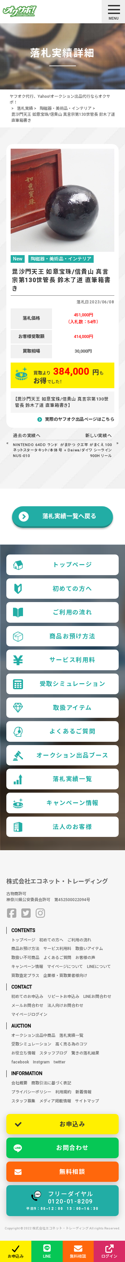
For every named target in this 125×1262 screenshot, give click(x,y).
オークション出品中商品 (33, 1035)
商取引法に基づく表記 (51, 1083)
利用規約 (63, 1092)
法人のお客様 (72, 826)
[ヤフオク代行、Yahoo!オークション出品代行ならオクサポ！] (31, 11)
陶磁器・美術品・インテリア (66, 108)
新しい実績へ (98, 435)
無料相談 (72, 1171)
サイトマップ (87, 1101)
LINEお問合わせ (97, 996)
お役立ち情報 (23, 1053)
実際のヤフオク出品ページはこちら (79, 419)
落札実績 (25, 108)
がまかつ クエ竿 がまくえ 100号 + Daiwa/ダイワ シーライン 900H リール (85, 450)
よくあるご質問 (72, 731)
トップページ (72, 564)
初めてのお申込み (27, 996)
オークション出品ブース (72, 755)
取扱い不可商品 (25, 957)
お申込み (72, 1124)
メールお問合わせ (27, 1005)
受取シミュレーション (73, 683)
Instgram (41, 1062)
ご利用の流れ (72, 612)
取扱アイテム (72, 707)
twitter (59, 1062)
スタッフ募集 (23, 1101)
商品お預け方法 (72, 636)
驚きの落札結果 (85, 1053)
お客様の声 (85, 957)
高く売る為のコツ (71, 1044)
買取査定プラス (25, 975)
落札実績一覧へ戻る (69, 516)
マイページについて (65, 966)
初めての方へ (72, 588)
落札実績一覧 (72, 778)
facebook (20, 1062)
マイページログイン (29, 1014)
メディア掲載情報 (55, 1101)
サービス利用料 (72, 659)
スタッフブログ (53, 1053)
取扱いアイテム (89, 948)
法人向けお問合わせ (65, 1005)
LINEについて (99, 966)
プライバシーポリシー (31, 1092)
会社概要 (19, 1083)
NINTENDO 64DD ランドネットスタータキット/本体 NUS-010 (35, 450)
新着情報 (83, 1092)
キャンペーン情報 (72, 802)
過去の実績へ (27, 435)
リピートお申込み (63, 996)
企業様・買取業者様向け (65, 975)
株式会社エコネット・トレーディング (57, 881)
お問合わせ (72, 1147)
